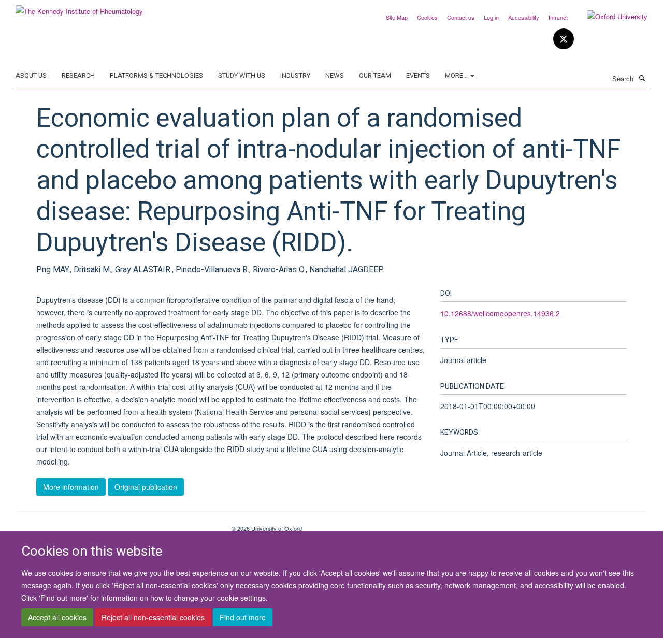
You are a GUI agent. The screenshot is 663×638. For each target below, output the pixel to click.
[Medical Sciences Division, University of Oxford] (116, 524)
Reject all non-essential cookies (153, 618)
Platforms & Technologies (156, 75)
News (334, 75)
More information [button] (71, 487)
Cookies (427, 17)
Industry (295, 75)
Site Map (397, 17)
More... (457, 75)
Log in (491, 17)
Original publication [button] (145, 487)
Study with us (241, 75)
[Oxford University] (609, 16)
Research (78, 75)
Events (418, 75)
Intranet (558, 17)
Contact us (460, 17)
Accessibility (523, 17)
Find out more (243, 618)
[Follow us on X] (563, 39)
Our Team (375, 75)
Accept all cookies (57, 618)
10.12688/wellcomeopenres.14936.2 (500, 313)
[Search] (641, 77)
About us (31, 75)
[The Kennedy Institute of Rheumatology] (79, 7)
